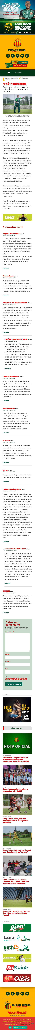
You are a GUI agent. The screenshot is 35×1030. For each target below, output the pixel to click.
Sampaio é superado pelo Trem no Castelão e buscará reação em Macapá (16, 913)
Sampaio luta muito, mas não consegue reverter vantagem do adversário (15, 820)
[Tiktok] (27, 56)
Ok (10, 1027)
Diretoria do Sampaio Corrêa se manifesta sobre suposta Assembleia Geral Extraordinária (16, 759)
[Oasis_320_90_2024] (17, 983)
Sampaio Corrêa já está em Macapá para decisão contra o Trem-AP (17, 851)
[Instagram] (8, 56)
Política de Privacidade (24, 1024)
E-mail (7, 661)
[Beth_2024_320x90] (17, 953)
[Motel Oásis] (17, 721)
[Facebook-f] (13, 56)
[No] (32, 1023)
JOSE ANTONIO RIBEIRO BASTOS (15, 303)
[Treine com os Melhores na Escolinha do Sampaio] (17, 34)
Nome (7, 654)
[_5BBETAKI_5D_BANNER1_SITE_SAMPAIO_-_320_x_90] (17, 963)
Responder (6, 268)
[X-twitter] (17, 56)
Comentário (9, 631)
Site (6, 668)
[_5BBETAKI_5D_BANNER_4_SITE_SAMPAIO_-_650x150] (17, 221)
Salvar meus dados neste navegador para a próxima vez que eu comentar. (16, 678)
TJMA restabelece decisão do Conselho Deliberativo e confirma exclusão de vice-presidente (16, 882)
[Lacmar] (17, 943)
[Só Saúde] (17, 973)
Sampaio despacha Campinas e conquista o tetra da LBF (15, 790)
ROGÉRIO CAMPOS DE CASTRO (16, 339)
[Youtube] (22, 56)
